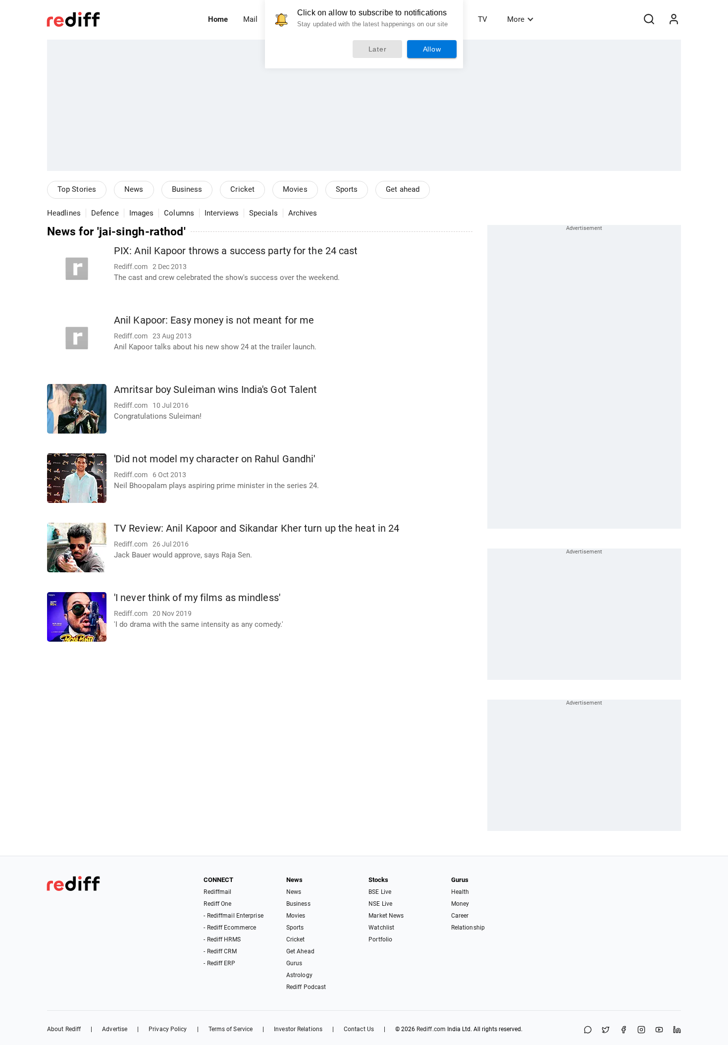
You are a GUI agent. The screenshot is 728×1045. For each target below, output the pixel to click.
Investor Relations (298, 1029)
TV (482, 19)
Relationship (468, 927)
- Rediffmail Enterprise (233, 915)
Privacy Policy (168, 1029)
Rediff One (217, 903)
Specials (263, 213)
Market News (386, 915)
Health (460, 891)
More (515, 19)
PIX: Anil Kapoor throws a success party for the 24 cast (236, 251)
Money (460, 903)
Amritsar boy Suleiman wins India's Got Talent (215, 389)
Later (377, 49)
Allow (432, 49)
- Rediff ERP (219, 963)
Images (141, 213)
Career (460, 915)
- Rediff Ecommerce (230, 927)
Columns (179, 213)
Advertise (114, 1029)
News (133, 189)
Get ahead (402, 189)
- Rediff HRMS (222, 939)
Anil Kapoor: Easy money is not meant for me (214, 320)
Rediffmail (217, 891)
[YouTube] (659, 1030)
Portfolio (380, 939)
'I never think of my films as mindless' (197, 598)
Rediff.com (431, 1029)
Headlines (64, 213)
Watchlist (381, 927)
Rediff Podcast (306, 987)
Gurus (294, 963)
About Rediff (64, 1029)
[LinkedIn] (677, 1030)
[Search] (648, 19)
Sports (347, 189)
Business (187, 189)
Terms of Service (230, 1029)
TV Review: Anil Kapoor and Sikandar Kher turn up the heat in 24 (256, 528)
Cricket (242, 189)
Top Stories (76, 189)
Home (218, 19)
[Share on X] (606, 1030)
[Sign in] (673, 19)
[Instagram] (641, 1030)
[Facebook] (623, 1030)
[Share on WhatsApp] (588, 1030)
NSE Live (380, 903)
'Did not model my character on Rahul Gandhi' (214, 459)
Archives (302, 213)
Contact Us (359, 1029)
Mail (250, 19)
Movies (295, 189)
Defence (105, 213)
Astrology (299, 975)
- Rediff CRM (220, 951)
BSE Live (379, 891)
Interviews (222, 213)
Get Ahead (300, 951)
